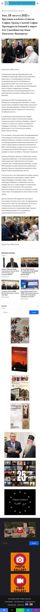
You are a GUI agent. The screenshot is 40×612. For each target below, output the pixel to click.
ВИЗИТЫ (21, 11)
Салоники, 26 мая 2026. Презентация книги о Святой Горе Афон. (10, 293)
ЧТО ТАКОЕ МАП (19, 601)
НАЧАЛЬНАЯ (9, 601)
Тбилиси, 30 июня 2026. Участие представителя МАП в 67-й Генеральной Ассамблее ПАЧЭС (10, 271)
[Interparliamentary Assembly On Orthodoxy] (20, 3)
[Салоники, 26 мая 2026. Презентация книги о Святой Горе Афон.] (10, 285)
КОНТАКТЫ (20, 605)
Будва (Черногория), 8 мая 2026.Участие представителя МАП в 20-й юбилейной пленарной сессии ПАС (29, 294)
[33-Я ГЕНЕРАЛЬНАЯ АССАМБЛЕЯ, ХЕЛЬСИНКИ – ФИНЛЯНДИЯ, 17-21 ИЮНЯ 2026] (30, 263)
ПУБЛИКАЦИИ (12, 605)
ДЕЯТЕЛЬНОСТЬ (13, 11)
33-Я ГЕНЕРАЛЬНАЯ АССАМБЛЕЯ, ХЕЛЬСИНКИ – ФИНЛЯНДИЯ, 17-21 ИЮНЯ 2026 (29, 271)
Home (5, 11)
